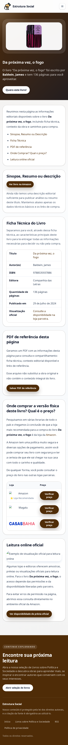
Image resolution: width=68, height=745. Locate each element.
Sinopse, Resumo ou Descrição (28, 134)
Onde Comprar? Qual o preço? (28, 153)
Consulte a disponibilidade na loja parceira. (44, 314)
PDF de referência (21, 147)
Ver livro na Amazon (20, 184)
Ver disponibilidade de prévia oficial (29, 613)
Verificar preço (49, 495)
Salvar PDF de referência (23, 388)
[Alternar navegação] (62, 6)
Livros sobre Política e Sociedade (32, 721)
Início (7, 721)
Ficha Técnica (18, 140)
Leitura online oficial (22, 159)
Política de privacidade (16, 727)
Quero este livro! (16, 90)
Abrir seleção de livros (18, 687)
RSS (57, 721)
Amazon (51, 435)
